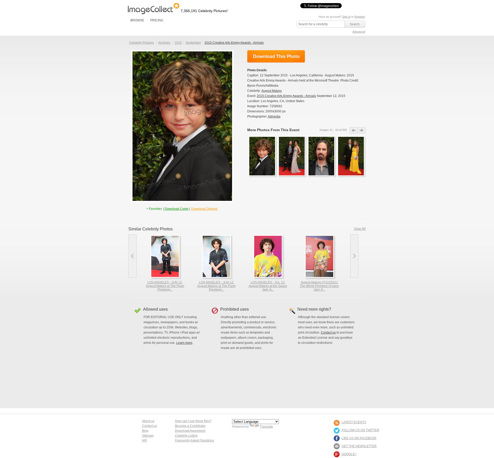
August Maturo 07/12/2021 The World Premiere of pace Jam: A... (319, 286)
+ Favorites (154, 209)
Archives (164, 42)
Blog (145, 431)
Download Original (204, 209)
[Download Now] (276, 56)
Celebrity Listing (186, 435)
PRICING (156, 20)
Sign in (346, 16)
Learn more (184, 343)
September (193, 42)
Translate (266, 426)
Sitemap (148, 435)
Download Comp (176, 209)
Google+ (349, 454)
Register (360, 16)
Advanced (358, 31)
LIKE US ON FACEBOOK (359, 438)
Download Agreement (190, 431)
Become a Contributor (190, 426)
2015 (178, 42)
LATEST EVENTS (354, 422)
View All (360, 229)
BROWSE (137, 20)
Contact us (328, 332)
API (144, 440)
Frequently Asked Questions (194, 440)
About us (148, 421)
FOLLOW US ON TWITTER (360, 430)
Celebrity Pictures (141, 42)
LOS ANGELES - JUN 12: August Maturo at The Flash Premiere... (165, 286)
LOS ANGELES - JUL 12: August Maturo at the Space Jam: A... (268, 286)
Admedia (274, 116)
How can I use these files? (193, 421)
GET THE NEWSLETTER (359, 446)
